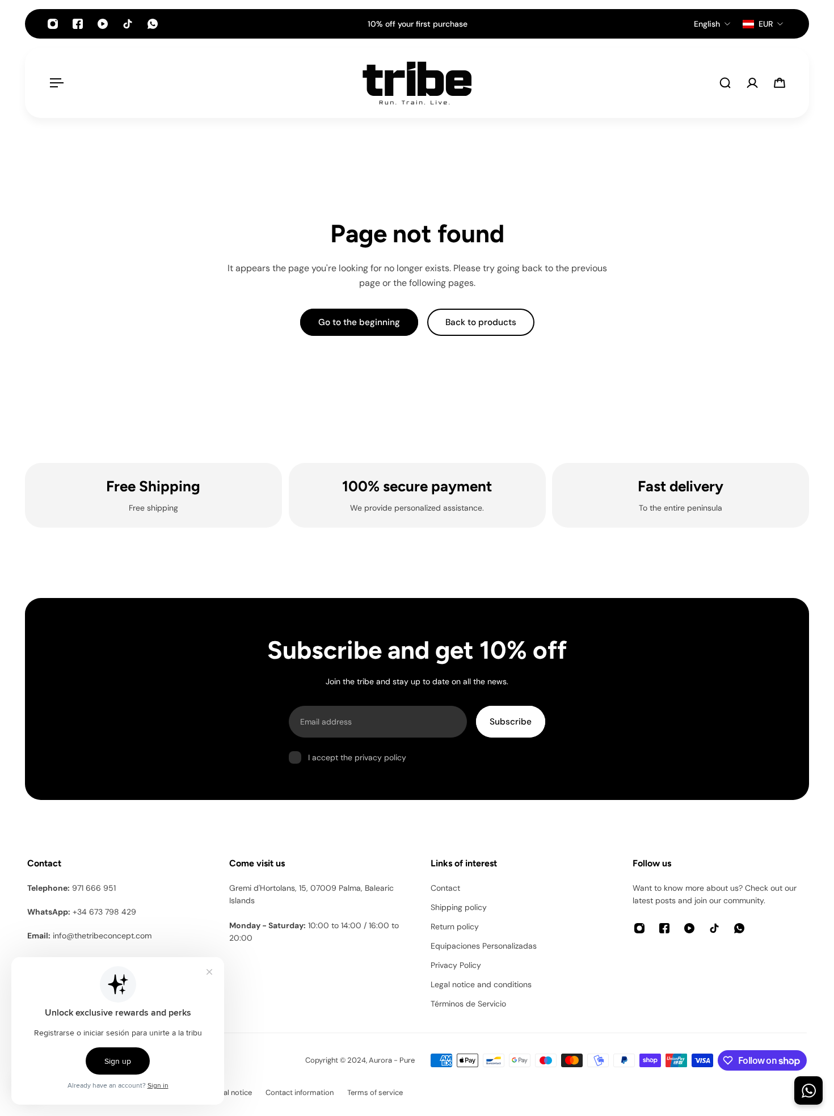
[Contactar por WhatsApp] (808, 1090)
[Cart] (779, 82)
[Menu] (54, 82)
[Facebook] (77, 23)
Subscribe (511, 721)
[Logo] (417, 83)
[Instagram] (52, 23)
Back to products (480, 322)
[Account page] (752, 82)
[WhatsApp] (152, 23)
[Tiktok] (127, 23)
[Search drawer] (725, 82)
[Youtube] (102, 23)
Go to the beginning (359, 322)
